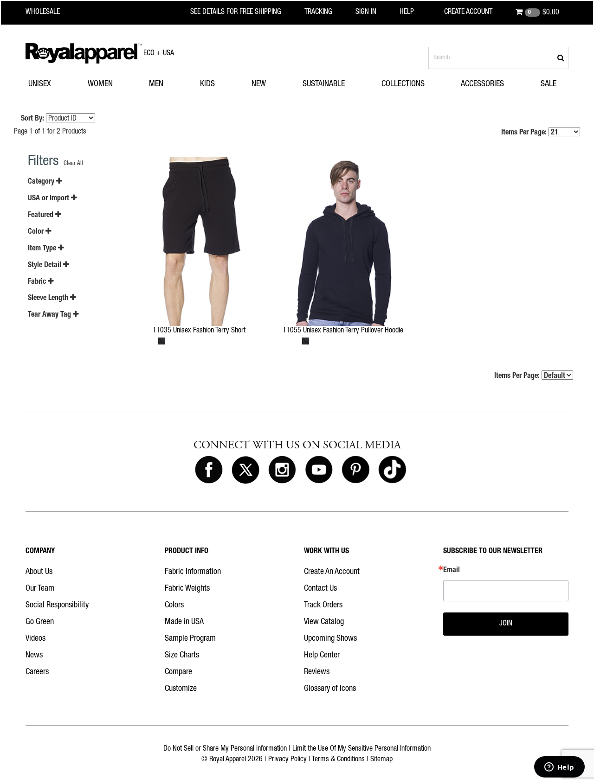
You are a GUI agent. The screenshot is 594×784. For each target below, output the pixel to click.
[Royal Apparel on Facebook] (209, 470)
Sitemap (381, 760)
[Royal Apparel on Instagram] (282, 470)
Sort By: (32, 119)
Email (451, 570)
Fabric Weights (187, 589)
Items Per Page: (525, 133)
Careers (37, 672)
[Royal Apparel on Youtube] (319, 470)
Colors (174, 605)
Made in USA (184, 622)
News (34, 655)
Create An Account (332, 572)
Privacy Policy (287, 760)
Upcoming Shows (330, 639)
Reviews (316, 672)
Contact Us (320, 589)
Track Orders (323, 605)
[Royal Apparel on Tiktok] (392, 470)
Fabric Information (193, 572)
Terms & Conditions (338, 760)
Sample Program (190, 639)
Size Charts (182, 655)
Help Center (322, 655)
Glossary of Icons (330, 689)
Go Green (40, 622)
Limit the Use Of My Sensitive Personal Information (361, 749)
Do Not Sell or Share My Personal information (225, 749)
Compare (178, 672)
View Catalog (324, 622)
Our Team (40, 589)
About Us (39, 572)
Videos (35, 639)
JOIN (505, 624)
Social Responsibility (57, 605)
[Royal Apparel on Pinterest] (355, 470)
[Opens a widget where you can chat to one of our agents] (559, 767)
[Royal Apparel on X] (245, 470)
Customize (181, 689)
